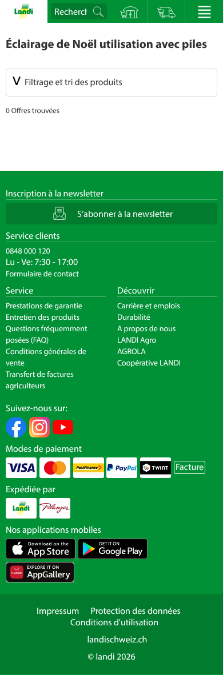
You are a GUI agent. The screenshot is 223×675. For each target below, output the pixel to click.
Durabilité (133, 317)
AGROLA (131, 351)
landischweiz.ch (117, 639)
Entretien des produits (42, 317)
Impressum (58, 611)
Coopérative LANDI (149, 362)
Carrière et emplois (148, 305)
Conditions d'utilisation (114, 622)
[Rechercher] (99, 11)
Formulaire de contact (42, 273)
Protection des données (135, 611)
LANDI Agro (136, 340)
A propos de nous (146, 328)
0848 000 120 (28, 251)
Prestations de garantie (44, 305)
